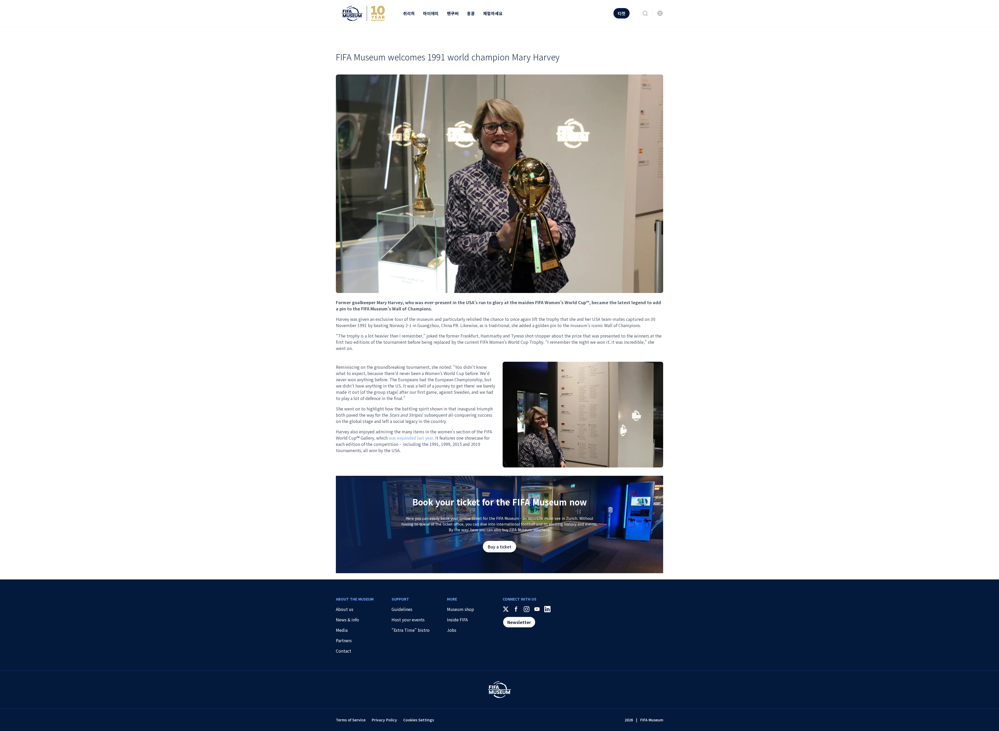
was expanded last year (411, 438)
